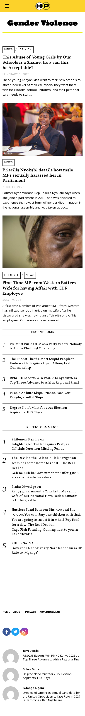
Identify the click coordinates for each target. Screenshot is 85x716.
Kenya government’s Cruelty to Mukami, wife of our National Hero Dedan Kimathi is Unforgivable (45, 496)
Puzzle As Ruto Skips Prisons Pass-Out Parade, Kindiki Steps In (40, 395)
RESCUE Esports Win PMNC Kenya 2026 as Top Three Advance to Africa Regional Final (44, 380)
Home (6, 612)
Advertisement (50, 612)
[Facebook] (6, 632)
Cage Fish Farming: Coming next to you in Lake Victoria (45, 532)
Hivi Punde (31, 651)
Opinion (25, 49)
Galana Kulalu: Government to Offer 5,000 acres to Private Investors (45, 475)
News (8, 49)
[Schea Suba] (10, 676)
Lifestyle (11, 275)
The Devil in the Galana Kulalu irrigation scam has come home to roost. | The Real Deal (44, 463)
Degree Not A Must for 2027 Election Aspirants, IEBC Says (38, 410)
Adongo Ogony (33, 688)
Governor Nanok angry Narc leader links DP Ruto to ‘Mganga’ (47, 550)
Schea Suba (31, 669)
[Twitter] (15, 632)
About (17, 612)
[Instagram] (24, 632)
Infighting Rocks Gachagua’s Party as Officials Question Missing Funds (40, 446)
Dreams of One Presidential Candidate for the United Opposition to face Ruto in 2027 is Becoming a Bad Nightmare (51, 696)
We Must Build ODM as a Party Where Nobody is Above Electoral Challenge (46, 346)
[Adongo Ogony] (10, 694)
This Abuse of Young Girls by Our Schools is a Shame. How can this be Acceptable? (36, 62)
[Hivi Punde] (10, 657)
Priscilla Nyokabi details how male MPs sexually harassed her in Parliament (37, 175)
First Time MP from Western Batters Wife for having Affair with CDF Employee (39, 288)
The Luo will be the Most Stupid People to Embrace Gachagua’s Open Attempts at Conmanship (42, 363)
